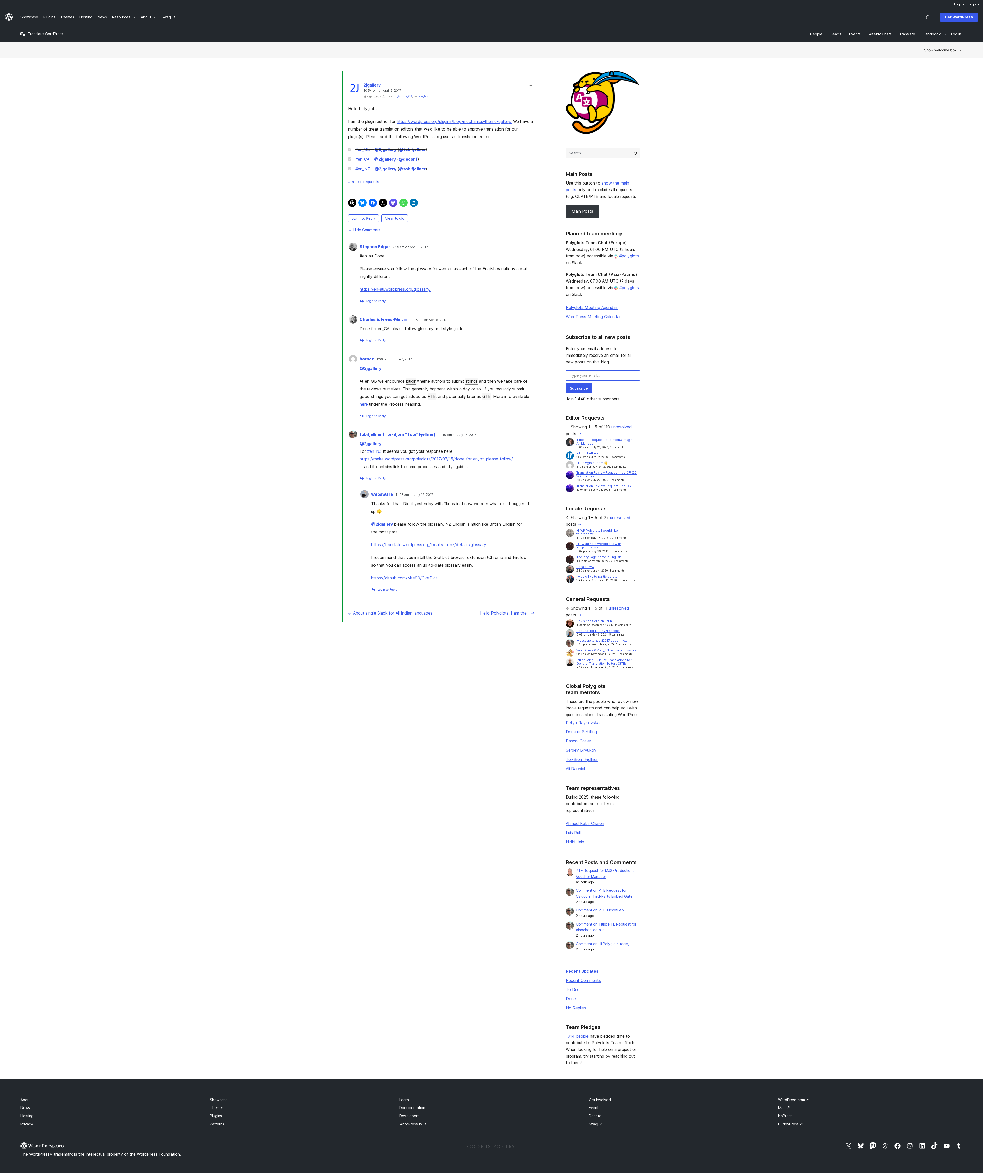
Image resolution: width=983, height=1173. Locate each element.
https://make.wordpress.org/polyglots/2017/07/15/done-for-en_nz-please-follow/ (436, 458)
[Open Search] (928, 17)
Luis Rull (573, 832)
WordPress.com (793, 1099)
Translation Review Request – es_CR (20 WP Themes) (606, 474)
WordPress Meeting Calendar (593, 316)
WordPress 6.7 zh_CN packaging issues (606, 650)
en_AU (397, 96)
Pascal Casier (578, 741)
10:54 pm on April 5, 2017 (382, 90)
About (25, 1099)
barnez (367, 358)
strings (471, 381)
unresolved (621, 426)
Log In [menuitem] (959, 4)
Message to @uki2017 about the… (602, 640)
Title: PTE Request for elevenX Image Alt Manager (604, 441)
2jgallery (372, 85)
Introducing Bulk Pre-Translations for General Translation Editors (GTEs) (604, 661)
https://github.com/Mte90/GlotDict (404, 577)
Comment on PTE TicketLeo (600, 910)
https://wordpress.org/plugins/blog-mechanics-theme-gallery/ (454, 121)
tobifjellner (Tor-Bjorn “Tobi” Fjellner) (397, 434)
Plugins (216, 1116)
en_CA (407, 96)
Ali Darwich (576, 768)
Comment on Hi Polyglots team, (602, 944)
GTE (486, 396)
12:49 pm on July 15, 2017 (457, 435)
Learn (404, 1099)
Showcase (219, 1099)
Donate (597, 1116)
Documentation (412, 1107)
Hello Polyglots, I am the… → (507, 613)
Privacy (26, 1124)
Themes (217, 1107)
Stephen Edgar (375, 246)
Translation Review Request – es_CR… (605, 486)
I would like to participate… (596, 576)
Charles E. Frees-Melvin (383, 319)
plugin (411, 381)
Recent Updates (582, 971)
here (364, 404)
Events (594, 1107)
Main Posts (582, 211)
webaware (382, 494)
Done (571, 998)
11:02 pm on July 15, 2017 (414, 495)
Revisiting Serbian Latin (594, 621)
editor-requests (363, 181)
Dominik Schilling (581, 731)
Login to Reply (363, 218)
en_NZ (423, 96)
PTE (432, 396)
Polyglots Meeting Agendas (592, 307)
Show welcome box (940, 50)
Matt (784, 1107)
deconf (408, 159)
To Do (572, 989)
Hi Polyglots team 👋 (592, 463)
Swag (596, 1124)
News (25, 1107)
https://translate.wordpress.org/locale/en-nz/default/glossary (428, 544)
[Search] (635, 153)
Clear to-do (394, 218)
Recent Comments (583, 980)
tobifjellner (412, 149)
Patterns (217, 1124)
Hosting (27, 1116)
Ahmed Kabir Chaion (585, 823)
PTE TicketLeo (587, 453)
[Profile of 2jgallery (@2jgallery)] (354, 88)
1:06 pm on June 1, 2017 (394, 359)
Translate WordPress (45, 33)
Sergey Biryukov (581, 750)
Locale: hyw (585, 567)
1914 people (577, 1036)
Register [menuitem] (974, 4)
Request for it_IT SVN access (598, 631)
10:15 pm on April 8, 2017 (428, 320)
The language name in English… (600, 557)
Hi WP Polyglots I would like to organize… (597, 532)
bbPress (787, 1116)
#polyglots (629, 256)
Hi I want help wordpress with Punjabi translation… (598, 545)
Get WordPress (959, 17)
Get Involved (600, 1099)
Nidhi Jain (575, 841)
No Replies (576, 1007)
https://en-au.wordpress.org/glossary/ (395, 289)
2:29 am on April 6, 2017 (410, 247)
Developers (409, 1116)
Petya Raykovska (583, 722)
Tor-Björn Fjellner (582, 759)
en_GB (362, 149)
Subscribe (579, 388)
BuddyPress (790, 1124)
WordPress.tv (412, 1124)
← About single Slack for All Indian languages (390, 613)
